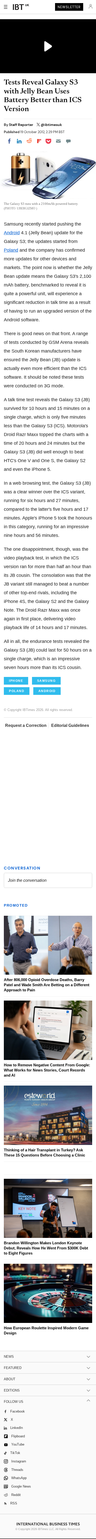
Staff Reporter (21, 124)
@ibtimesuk (51, 124)
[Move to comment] (68, 141)
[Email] (58, 141)
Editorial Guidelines (70, 725)
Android (12, 232)
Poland (11, 250)
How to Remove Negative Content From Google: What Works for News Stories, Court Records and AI (47, 1070)
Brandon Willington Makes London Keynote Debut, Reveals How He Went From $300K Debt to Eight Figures (46, 1248)
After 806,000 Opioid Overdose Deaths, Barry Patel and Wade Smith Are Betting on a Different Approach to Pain (46, 985)
